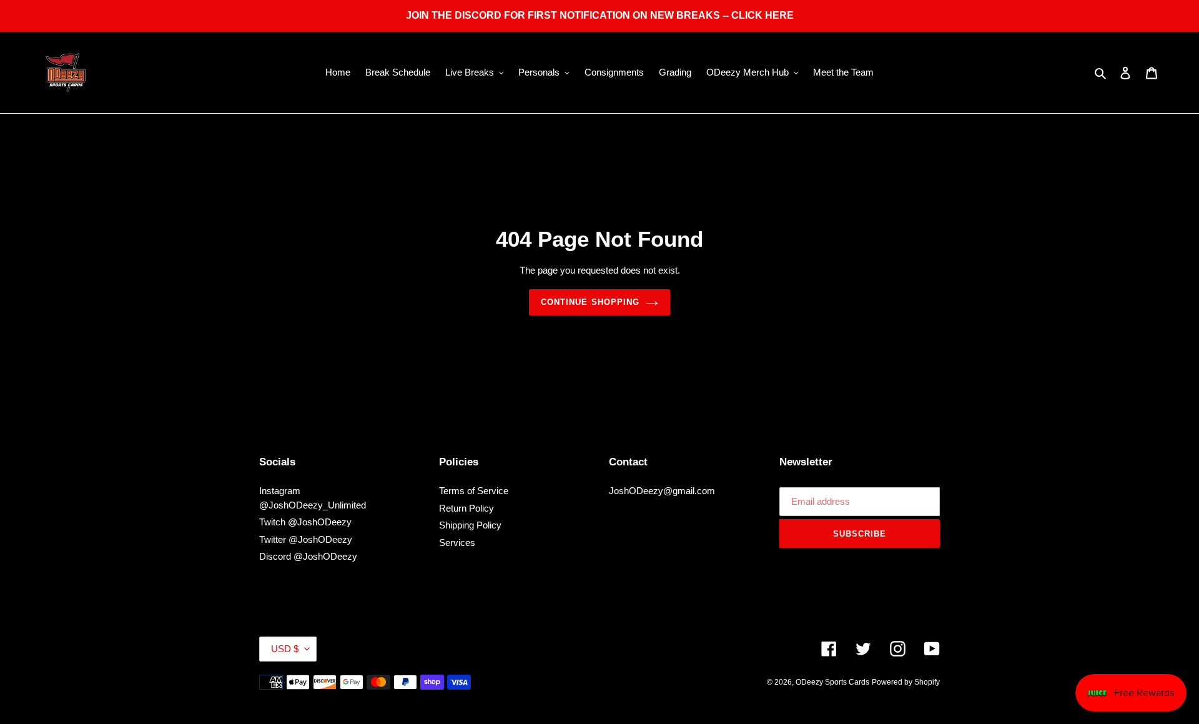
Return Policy (466, 508)
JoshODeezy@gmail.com (662, 490)
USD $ (285, 648)
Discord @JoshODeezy (308, 556)
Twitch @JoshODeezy (305, 522)
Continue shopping (590, 302)
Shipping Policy (470, 525)
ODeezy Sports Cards (832, 682)
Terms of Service (473, 490)
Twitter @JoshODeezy (305, 539)
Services (457, 542)
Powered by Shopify (906, 682)
